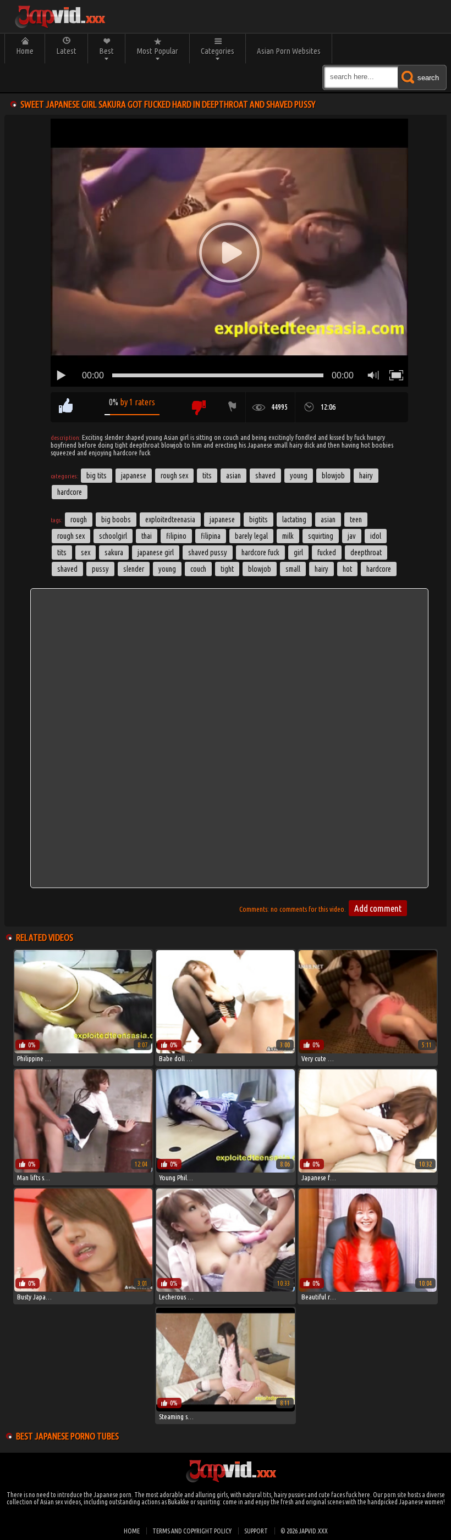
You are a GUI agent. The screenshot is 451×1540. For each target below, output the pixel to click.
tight (227, 569)
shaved (67, 569)
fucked (326, 552)
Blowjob (333, 475)
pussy (100, 569)
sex (85, 552)
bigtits (258, 519)
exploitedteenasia (170, 519)
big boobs (116, 519)
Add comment (378, 908)
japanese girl (156, 552)
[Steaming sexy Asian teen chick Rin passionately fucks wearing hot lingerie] (225, 1409)
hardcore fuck (260, 552)
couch (198, 569)
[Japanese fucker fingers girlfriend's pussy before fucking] (368, 1170)
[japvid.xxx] (59, 16)
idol (375, 536)
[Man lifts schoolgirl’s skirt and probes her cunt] (83, 1170)
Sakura (114, 552)
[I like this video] (66, 407)
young (167, 569)
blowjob (259, 569)
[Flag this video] (230, 407)
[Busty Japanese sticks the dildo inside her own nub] (83, 1289)
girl (298, 552)
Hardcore (69, 492)
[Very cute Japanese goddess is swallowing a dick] (368, 1050)
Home (25, 50)
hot (347, 569)
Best (106, 50)
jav (352, 536)
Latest (66, 50)
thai (146, 536)
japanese (222, 519)
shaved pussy (207, 552)
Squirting (320, 536)
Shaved (265, 475)
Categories (217, 50)
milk (288, 536)
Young (298, 475)
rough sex (71, 536)
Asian (233, 475)
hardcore (378, 569)
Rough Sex (174, 475)
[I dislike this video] (198, 407)
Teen (356, 519)
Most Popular (157, 50)
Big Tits (96, 475)
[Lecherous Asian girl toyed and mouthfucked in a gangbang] (225, 1289)
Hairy (366, 475)
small (292, 569)
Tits (207, 475)
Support (256, 1531)
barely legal (251, 536)
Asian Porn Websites (289, 50)
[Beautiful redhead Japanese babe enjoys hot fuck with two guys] (368, 1289)
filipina (211, 536)
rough (78, 519)
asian (328, 519)
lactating (294, 519)
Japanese (133, 475)
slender (133, 569)
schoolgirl (113, 536)
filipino (176, 536)
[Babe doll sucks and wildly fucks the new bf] (225, 1050)
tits (62, 552)
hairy (321, 569)
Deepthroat (366, 552)
